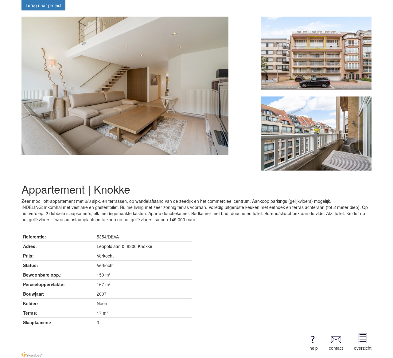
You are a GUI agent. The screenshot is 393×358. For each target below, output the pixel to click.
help (313, 348)
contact (336, 348)
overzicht (363, 348)
